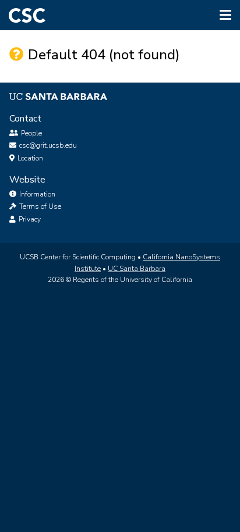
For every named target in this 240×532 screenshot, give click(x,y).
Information (36, 194)
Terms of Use (39, 206)
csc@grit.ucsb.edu (48, 145)
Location (30, 158)
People (31, 133)
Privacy (29, 219)
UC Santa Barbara (136, 268)
